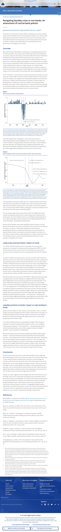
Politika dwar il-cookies (45, 489)
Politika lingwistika (44, 493)
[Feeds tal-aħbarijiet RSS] (58, 504)
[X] (41, 504)
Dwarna (7, 483)
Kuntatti (7, 492)
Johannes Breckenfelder (12, 30)
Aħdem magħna (9, 486)
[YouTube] (51, 504)
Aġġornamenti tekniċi (28, 486)
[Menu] (58, 4)
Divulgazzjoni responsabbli (29, 488)
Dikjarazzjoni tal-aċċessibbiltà (47, 491)
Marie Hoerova (31, 30)
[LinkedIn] (45, 504)
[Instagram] (48, 504)
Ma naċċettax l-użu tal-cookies (44, 528)
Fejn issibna (8, 494)
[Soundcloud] (55, 504)
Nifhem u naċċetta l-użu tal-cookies (16, 528)
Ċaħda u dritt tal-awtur (28, 483)
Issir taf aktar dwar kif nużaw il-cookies (41, 524)
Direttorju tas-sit (5, 497)
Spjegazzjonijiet (9, 488)
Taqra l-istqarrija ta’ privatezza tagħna (20, 524)
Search (55, 4)
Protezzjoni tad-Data (45, 483)
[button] (58, 1)
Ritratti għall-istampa (10, 490)
